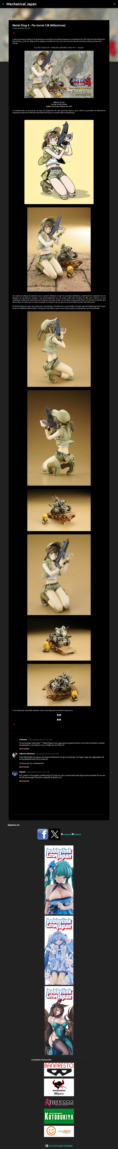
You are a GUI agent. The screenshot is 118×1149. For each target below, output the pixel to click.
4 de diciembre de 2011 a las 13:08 (37, 772)
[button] (13, 33)
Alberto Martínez (27, 754)
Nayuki (22, 772)
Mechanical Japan (21, 4)
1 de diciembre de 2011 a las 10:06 (47, 754)
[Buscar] (114, 4)
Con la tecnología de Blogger (60, 1146)
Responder (24, 749)
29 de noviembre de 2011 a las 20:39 (40, 739)
